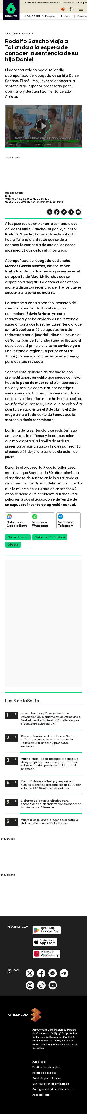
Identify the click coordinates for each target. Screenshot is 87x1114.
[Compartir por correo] (78, 214)
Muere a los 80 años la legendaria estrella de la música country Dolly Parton (49, 821)
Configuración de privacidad (50, 1083)
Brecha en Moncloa (48, 2)
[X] (49, 214)
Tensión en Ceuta (72, 2)
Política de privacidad (46, 1067)
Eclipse (50, 16)
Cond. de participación (46, 1078)
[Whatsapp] (52, 977)
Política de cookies (44, 1072)
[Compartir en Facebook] (56, 214)
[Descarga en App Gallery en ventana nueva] (46, 957)
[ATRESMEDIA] (43, 1015)
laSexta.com (14, 192)
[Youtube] (52, 989)
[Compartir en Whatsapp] (64, 214)
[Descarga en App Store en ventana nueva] (45, 945)
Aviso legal (39, 1061)
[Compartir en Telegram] (71, 214)
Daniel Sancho (18, 537)
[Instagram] (30, 989)
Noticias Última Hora (50, 537)
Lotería (66, 16)
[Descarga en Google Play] (46, 933)
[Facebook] (41, 977)
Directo (13, 544)
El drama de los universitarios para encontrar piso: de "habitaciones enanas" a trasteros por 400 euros (51, 804)
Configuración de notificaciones (53, 1089)
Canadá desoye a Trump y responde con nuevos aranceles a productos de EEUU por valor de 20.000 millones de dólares (51, 785)
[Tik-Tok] (41, 989)
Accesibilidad (40, 1094)
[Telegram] (64, 977)
